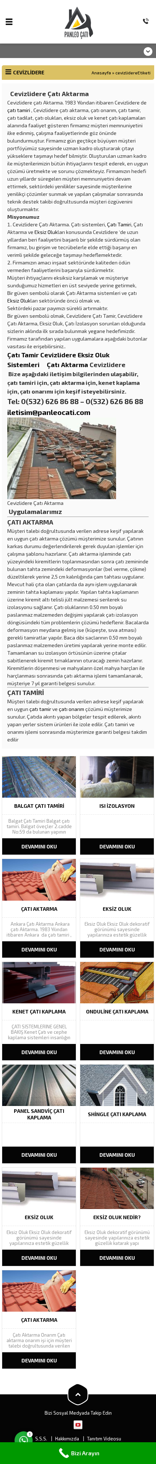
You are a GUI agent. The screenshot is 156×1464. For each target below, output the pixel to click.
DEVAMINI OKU (39, 846)
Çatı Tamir (118, 224)
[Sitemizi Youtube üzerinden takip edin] (78, 1424)
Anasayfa (101, 72)
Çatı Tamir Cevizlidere (42, 355)
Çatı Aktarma (67, 365)
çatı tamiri (18, 110)
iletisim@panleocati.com (48, 412)
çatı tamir (40, 709)
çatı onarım (71, 709)
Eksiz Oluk (46, 232)
